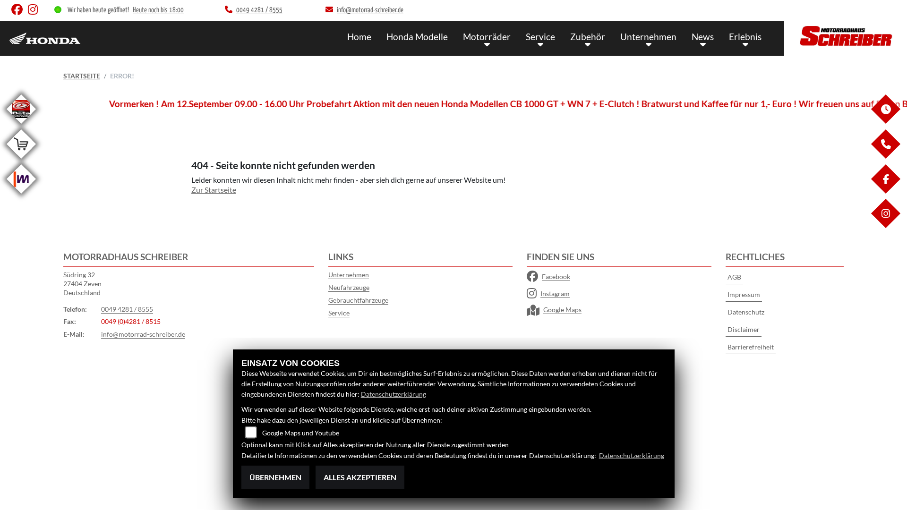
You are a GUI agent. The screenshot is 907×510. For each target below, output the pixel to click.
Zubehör (587, 36)
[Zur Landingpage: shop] (21, 160)
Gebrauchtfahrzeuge (358, 300)
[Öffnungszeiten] (885, 121)
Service (540, 36)
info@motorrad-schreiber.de (143, 334)
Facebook (556, 276)
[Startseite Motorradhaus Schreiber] (845, 36)
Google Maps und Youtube (300, 433)
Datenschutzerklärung (393, 394)
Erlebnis (745, 36)
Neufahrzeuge (348, 287)
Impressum (743, 294)
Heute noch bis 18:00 (158, 10)
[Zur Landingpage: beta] (21, 125)
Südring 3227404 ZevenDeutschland (82, 283)
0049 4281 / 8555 (127, 309)
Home (359, 36)
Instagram (555, 293)
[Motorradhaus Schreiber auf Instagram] (35, 11)
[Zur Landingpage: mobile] (21, 195)
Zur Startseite (213, 189)
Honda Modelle (417, 36)
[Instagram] (885, 225)
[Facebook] (885, 191)
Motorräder (487, 36)
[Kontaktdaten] (885, 156)
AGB (734, 277)
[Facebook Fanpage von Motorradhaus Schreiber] (19, 11)
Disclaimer (743, 329)
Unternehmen (648, 36)
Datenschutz (745, 312)
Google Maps (562, 310)
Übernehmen (275, 477)
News (703, 36)
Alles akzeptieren (360, 477)
